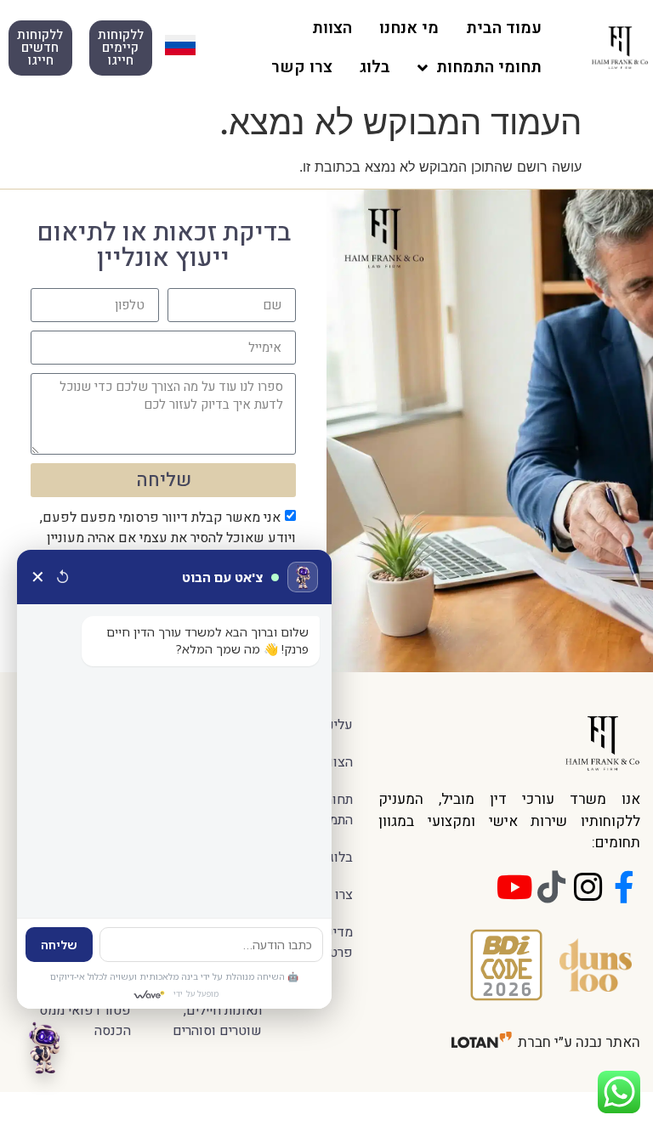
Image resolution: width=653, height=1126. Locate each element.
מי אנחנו (409, 28)
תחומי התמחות (489, 67)
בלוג (375, 67)
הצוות (332, 28)
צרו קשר (301, 67)
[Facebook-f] (624, 887)
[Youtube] (514, 887)
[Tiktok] (551, 887)
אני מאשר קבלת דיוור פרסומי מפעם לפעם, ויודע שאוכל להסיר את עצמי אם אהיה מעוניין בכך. (168, 538)
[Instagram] (587, 887)
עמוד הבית (504, 28)
